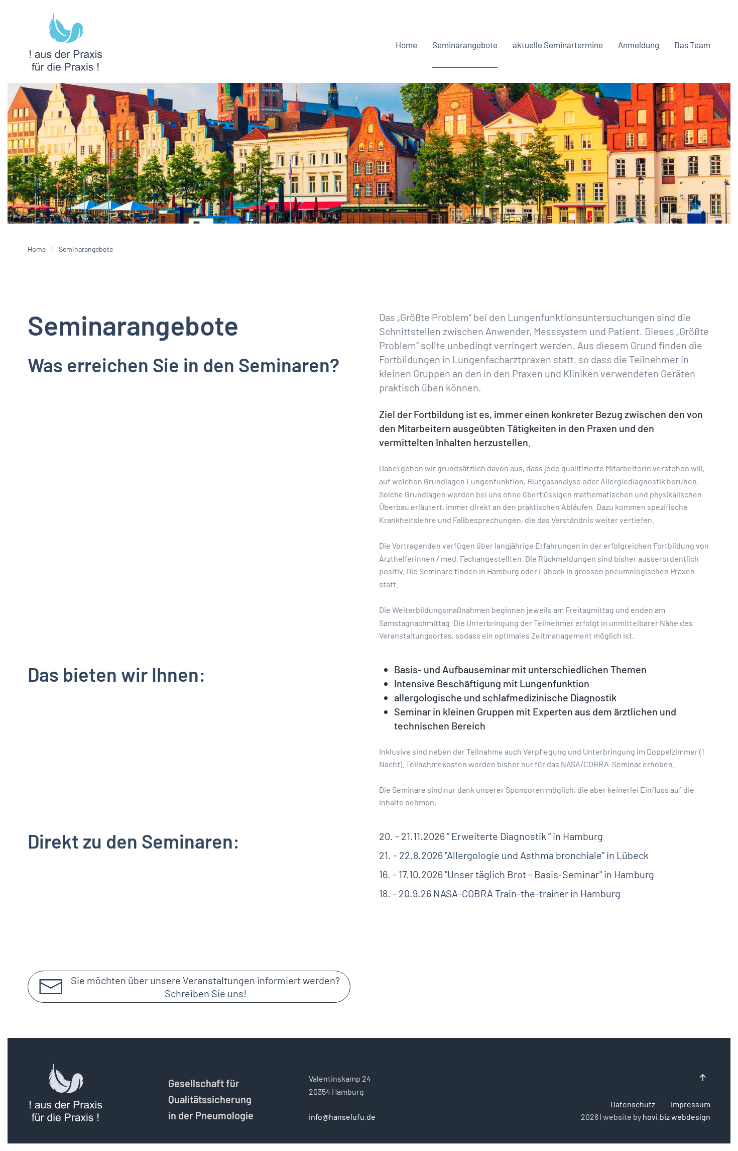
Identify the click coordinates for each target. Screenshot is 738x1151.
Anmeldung (638, 45)
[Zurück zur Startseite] (65, 45)
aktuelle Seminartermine (558, 45)
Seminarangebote (465, 45)
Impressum (690, 1104)
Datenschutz (632, 1104)
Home (406, 45)
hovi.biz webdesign (676, 1116)
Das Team (692, 45)
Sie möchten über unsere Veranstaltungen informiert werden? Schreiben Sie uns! (205, 986)
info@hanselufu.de (342, 1116)
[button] (702, 1077)
